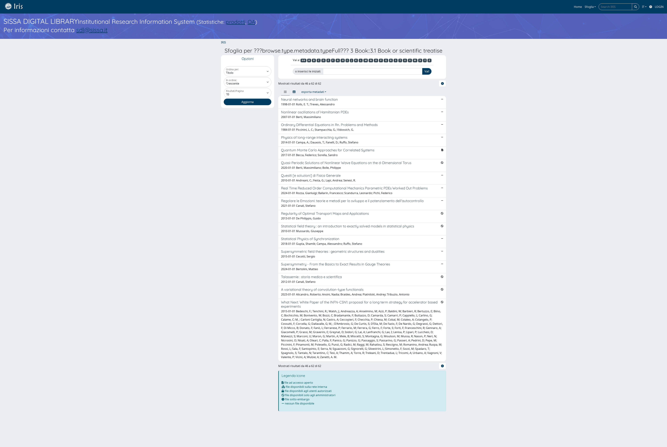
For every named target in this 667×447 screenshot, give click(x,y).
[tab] (285, 91)
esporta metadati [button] (312, 92)
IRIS (223, 42)
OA (251, 21)
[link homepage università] (16, 6)
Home (578, 7)
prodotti (235, 21)
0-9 (303, 60)
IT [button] (643, 7)
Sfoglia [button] (589, 7)
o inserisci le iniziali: (308, 71)
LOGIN (659, 7)
